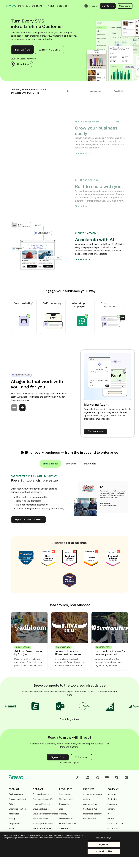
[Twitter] (77, 777)
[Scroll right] (122, 317)
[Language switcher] (86, 6)
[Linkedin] (87, 777)
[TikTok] (126, 777)
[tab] (71, 463)
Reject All (103, 844)
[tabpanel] (50, 463)
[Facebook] (117, 777)
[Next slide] (22, 407)
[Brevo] (11, 6)
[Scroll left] (16, 317)
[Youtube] (107, 777)
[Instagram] (97, 777)
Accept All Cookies (103, 851)
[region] (69, 844)
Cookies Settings (103, 837)
